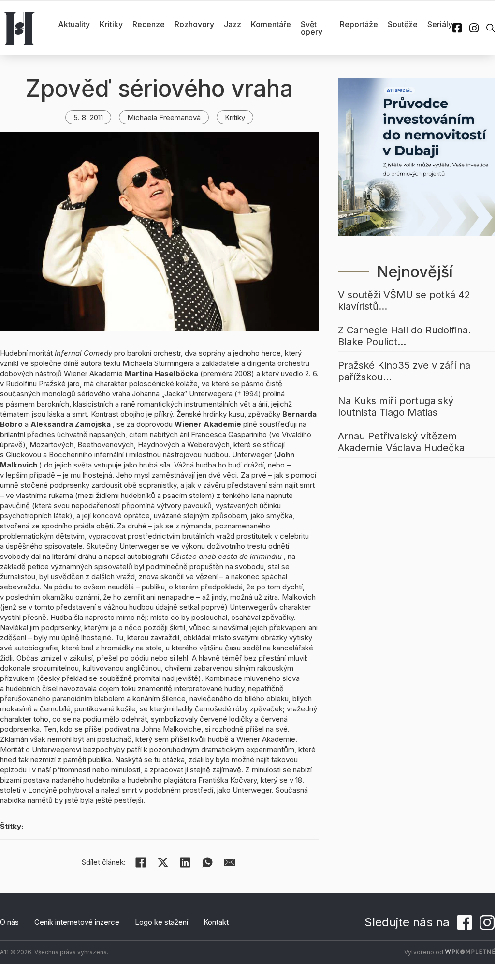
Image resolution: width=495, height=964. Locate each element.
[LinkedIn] (185, 862)
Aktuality (74, 24)
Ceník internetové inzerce (76, 922)
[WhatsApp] (207, 862)
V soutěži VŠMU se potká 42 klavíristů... (404, 300)
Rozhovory (194, 24)
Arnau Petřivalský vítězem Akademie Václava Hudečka (401, 441)
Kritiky (111, 24)
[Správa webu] (470, 952)
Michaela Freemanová (164, 117)
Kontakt (216, 922)
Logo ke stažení (161, 922)
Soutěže (403, 24)
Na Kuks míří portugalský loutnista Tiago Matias (395, 406)
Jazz (232, 24)
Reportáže (359, 24)
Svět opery (311, 28)
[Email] (229, 862)
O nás (9, 922)
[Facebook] (140, 862)
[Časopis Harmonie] (19, 28)
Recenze (148, 24)
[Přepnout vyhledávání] (490, 28)
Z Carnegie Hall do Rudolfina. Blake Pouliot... (404, 335)
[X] (163, 862)
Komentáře (271, 24)
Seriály (439, 24)
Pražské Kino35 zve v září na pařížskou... (404, 371)
